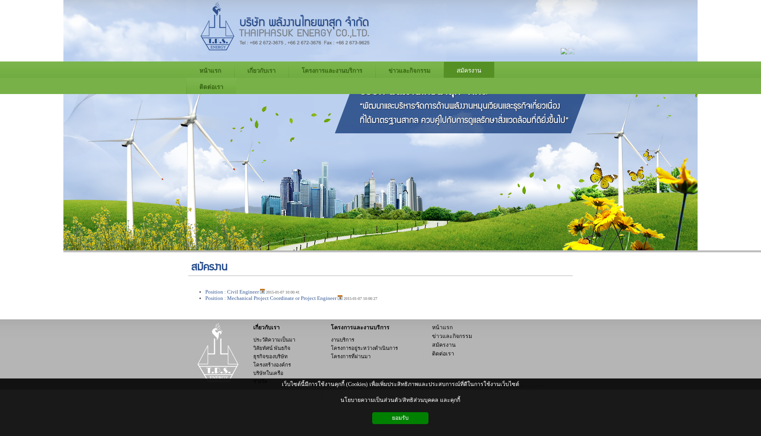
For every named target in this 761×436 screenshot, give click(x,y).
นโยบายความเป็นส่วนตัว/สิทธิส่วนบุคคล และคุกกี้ (400, 400)
